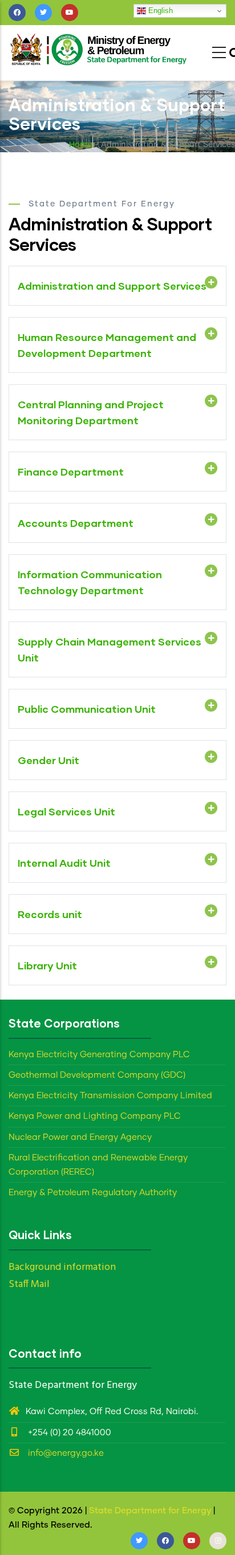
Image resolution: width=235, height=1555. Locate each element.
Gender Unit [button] (48, 760)
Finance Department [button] (71, 471)
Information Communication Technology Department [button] (90, 582)
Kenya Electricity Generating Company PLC (99, 1054)
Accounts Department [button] (75, 523)
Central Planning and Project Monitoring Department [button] (91, 412)
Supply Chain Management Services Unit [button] (109, 649)
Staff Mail (29, 1284)
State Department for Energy (150, 1511)
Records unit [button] (50, 914)
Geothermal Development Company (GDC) (97, 1075)
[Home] (100, 49)
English (159, 10)
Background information (62, 1267)
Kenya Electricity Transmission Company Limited (110, 1095)
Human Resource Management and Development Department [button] (107, 345)
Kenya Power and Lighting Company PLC (95, 1116)
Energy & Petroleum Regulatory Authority (93, 1192)
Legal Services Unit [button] (66, 811)
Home (80, 145)
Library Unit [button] (47, 965)
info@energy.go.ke (65, 1453)
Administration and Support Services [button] (112, 285)
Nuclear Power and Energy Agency (80, 1137)
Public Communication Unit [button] (87, 709)
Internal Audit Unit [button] (64, 862)
